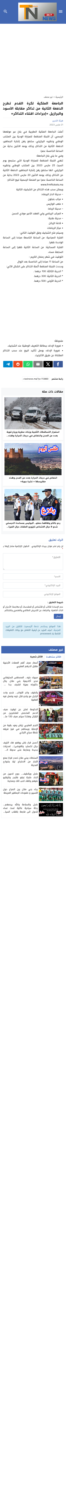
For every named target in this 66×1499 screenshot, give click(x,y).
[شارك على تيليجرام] (8, 364)
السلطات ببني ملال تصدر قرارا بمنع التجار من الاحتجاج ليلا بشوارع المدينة (20, 761)
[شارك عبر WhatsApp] (28, 364)
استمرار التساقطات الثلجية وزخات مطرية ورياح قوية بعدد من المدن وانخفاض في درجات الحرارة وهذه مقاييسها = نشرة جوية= (33, 435)
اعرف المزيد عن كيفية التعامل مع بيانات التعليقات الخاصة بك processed (33, 632)
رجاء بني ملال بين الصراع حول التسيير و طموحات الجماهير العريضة (20, 791)
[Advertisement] (33, 58)
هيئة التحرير (57, 121)
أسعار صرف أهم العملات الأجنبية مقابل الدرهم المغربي (20, 664)
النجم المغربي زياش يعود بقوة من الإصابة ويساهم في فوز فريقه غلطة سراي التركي (20, 729)
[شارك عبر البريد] (38, 364)
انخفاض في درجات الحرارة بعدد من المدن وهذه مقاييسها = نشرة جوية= (33, 480)
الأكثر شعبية (36, 657)
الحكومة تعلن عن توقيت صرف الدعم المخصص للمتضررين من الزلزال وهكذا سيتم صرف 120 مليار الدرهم (20, 714)
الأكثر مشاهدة (53, 657)
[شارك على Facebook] (58, 364)
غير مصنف (48, 97)
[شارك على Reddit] (18, 364)
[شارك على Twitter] (48, 364)
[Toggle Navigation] (61, 12)
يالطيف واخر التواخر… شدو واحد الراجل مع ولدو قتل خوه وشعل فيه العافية (20, 696)
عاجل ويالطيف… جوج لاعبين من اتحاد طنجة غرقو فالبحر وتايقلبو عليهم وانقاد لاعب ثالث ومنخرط (20, 777)
